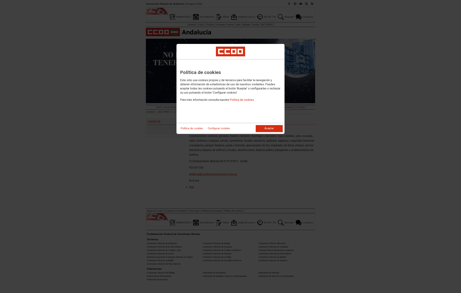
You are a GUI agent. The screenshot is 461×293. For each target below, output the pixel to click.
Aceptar (269, 128)
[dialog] (230, 89)
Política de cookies (242, 100)
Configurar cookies (219, 128)
